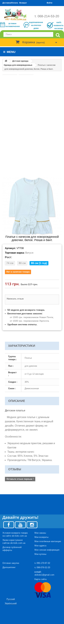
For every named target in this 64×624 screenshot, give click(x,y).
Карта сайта (40, 579)
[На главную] (6, 61)
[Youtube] (20, 524)
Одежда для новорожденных (18, 65)
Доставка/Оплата (10, 3)
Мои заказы (40, 533)
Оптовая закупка (10, 563)
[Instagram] (32, 524)
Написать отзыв (15, 298)
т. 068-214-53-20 (46, 16)
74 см (9, 263)
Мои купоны (40, 554)
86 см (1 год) (39, 263)
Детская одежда (20, 61)
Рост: (8, 257)
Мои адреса (40, 545)
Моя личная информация (46, 550)
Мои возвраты (41, 537)
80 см (22, 263)
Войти (49, 3)
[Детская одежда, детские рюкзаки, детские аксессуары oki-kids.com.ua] (16, 14)
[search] (58, 35)
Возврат (23, 3)
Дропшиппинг (9, 567)
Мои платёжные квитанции (47, 541)
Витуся (29, 252)
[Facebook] (9, 524)
